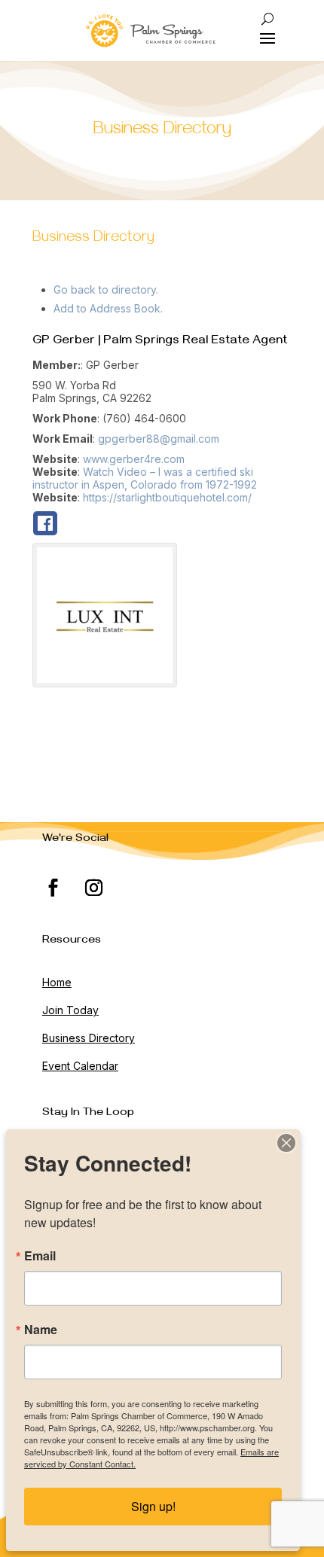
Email (40, 1256)
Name (40, 1330)
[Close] (286, 1143)
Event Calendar (80, 1065)
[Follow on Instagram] (94, 887)
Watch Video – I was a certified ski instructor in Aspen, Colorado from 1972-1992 (144, 478)
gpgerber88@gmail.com (158, 438)
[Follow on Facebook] (53, 887)
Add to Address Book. (108, 308)
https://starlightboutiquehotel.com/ (167, 497)
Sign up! (153, 1506)
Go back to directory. (105, 289)
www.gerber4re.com (134, 458)
